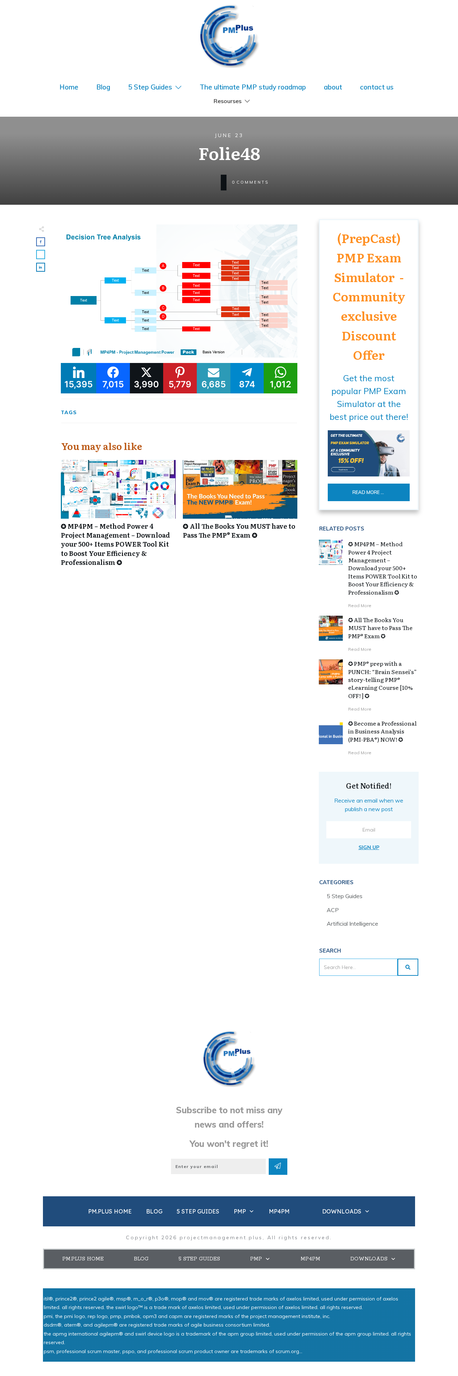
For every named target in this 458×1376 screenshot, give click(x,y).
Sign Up (369, 847)
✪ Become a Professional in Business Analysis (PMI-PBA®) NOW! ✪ (382, 731)
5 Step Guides (344, 896)
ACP (333, 910)
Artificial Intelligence (352, 923)
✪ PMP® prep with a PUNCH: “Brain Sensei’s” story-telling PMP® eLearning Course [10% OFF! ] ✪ (382, 679)
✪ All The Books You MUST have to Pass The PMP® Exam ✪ (240, 517)
